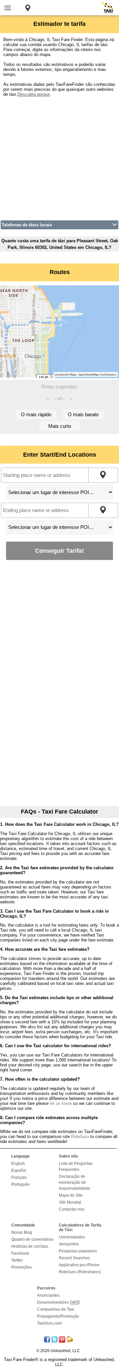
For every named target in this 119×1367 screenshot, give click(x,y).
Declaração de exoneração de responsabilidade (74, 1182)
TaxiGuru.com (49, 1323)
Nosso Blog (21, 1232)
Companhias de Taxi (55, 1309)
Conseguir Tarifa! (59, 550)
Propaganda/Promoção (58, 1316)
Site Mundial (70, 1202)
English (18, 1163)
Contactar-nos (71, 1209)
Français (19, 1177)
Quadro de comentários (32, 1239)
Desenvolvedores (53, 1302)
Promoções (21, 1267)
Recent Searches (74, 1258)
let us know (61, 1103)
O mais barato (83, 414)
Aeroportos (69, 1244)
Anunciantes (48, 1295)
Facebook (20, 1253)
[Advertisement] (59, 156)
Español (18, 1170)
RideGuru (80, 1136)
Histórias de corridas (29, 1246)
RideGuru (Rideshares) (80, 1272)
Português (20, 1184)
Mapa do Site (71, 1195)
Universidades (72, 1237)
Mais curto (59, 426)
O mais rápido (36, 414)
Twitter (17, 1260)
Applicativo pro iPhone (79, 1265)
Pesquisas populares (78, 1251)
